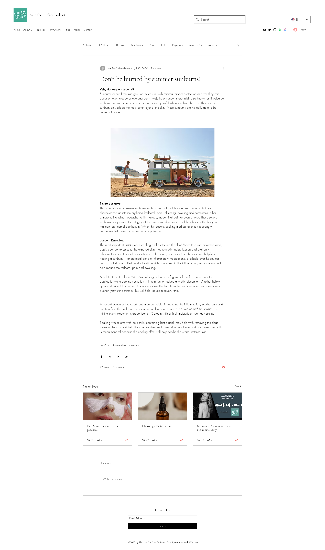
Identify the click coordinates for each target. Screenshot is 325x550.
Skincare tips (195, 45)
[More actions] (223, 68)
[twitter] (269, 29)
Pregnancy (177, 45)
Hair (163, 45)
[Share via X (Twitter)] (109, 356)
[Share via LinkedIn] (118, 356)
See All (238, 386)
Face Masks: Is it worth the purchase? (102, 428)
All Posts (87, 45)
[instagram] (274, 29)
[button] (237, 45)
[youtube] (264, 29)
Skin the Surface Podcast (47, 15)
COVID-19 (103, 45)
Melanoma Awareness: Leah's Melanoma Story (214, 428)
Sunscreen (134, 344)
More (211, 45)
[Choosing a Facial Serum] (162, 406)
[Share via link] (126, 356)
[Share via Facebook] (101, 356)
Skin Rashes (137, 45)
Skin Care (120, 45)
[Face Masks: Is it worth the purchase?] (107, 406)
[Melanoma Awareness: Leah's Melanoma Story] (217, 406)
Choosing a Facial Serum (156, 426)
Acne (152, 45)
